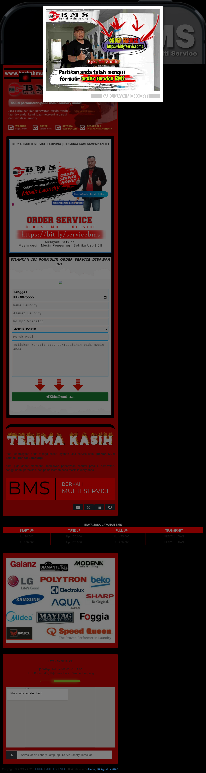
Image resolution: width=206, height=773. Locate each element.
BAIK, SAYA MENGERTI (125, 96)
